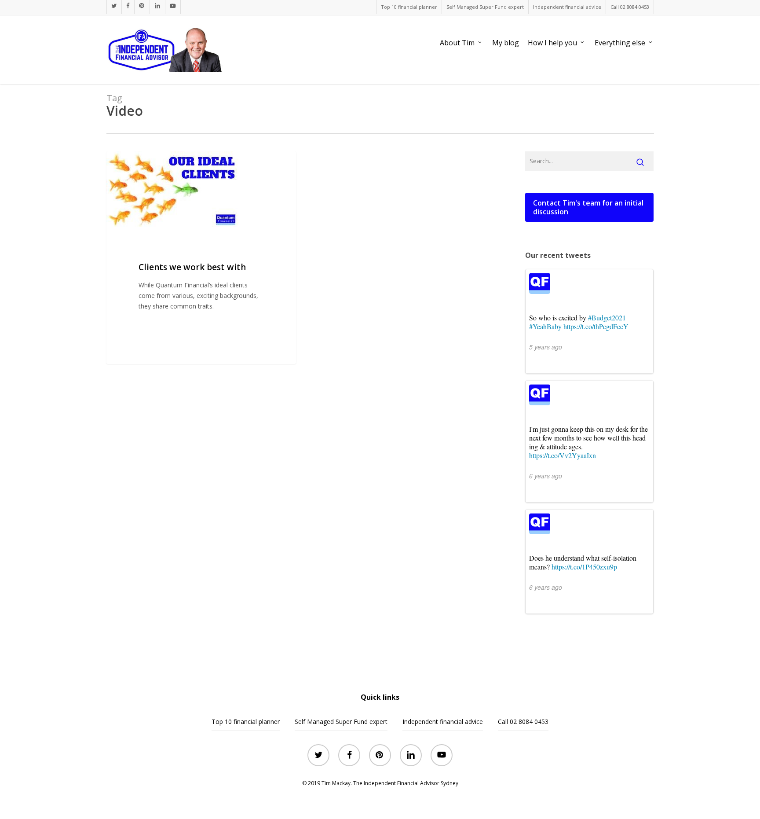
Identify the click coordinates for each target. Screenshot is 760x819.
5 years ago (545, 346)
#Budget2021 (607, 317)
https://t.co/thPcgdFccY (595, 326)
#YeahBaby (545, 326)
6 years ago (545, 475)
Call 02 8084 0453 (523, 721)
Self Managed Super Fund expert (341, 721)
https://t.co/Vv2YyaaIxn (562, 455)
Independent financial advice (442, 721)
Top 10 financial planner (246, 721)
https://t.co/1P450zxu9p (584, 566)
